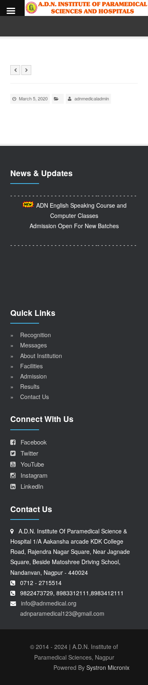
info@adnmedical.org (48, 603)
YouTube (30, 464)
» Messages (28, 345)
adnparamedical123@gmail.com (62, 613)
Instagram (32, 475)
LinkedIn (29, 486)
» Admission (28, 376)
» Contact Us (29, 396)
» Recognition (30, 335)
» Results (24, 386)
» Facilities (26, 366)
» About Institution (36, 356)
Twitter (27, 453)
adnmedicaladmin (91, 98)
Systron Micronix (108, 667)
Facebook (31, 442)
